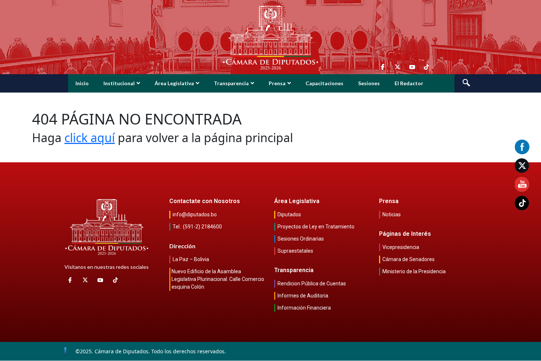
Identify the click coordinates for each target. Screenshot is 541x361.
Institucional (119, 83)
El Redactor (409, 83)
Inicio (82, 83)
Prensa (277, 83)
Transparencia (231, 83)
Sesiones (369, 83)
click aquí (89, 137)
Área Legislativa (174, 83)
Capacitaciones (324, 83)
